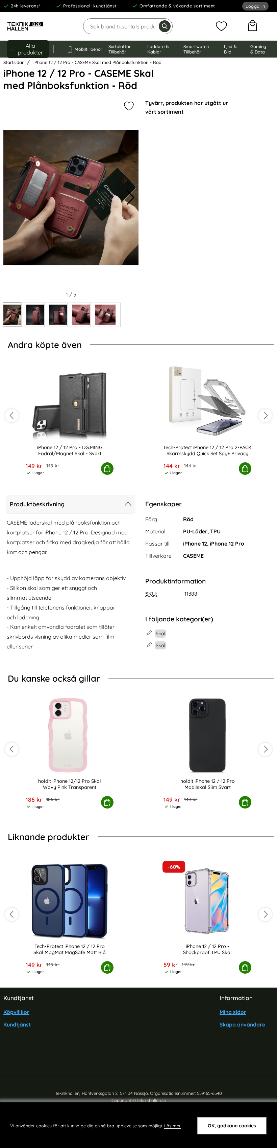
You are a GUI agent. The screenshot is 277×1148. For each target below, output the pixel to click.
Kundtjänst (17, 1024)
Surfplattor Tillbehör (119, 49)
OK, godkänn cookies (232, 1126)
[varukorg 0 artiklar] (252, 26)
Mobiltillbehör (85, 49)
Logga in (255, 6)
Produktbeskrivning (37, 504)
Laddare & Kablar (158, 49)
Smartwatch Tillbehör (196, 49)
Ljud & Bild (230, 49)
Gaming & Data (258, 49)
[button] (130, 197)
